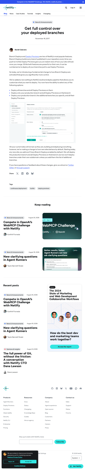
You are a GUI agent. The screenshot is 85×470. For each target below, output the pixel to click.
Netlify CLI (6, 420)
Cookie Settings (41, 453)
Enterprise (6, 424)
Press (47, 428)
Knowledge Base (29, 413)
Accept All (28, 461)
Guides (26, 417)
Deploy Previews (32, 56)
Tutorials (30, 14)
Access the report (64, 347)
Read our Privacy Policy (14, 457)
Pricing (5, 428)
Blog (5, 14)
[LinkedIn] (57, 389)
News (11, 14)
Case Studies (20, 14)
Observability (7, 413)
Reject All (11, 461)
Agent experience (51, 405)
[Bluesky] (61, 389)
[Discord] (81, 389)
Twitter (70, 165)
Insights (38, 14)
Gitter (11, 168)
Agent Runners (8, 402)
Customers (48, 417)
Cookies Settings (19, 466)
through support (22, 168)
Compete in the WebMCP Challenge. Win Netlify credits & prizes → (40, 2)
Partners (48, 420)
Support (68, 405)
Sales (67, 402)
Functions (6, 409)
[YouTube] (71, 389)
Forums (68, 413)
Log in (72, 8)
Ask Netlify (77, 466)
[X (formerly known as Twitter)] (66, 389)
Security (6, 417)
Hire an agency (29, 420)
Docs (26, 402)
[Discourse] (76, 389)
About (47, 402)
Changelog (46, 14)
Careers (47, 424)
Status (26, 405)
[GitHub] (52, 389)
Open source (49, 409)
